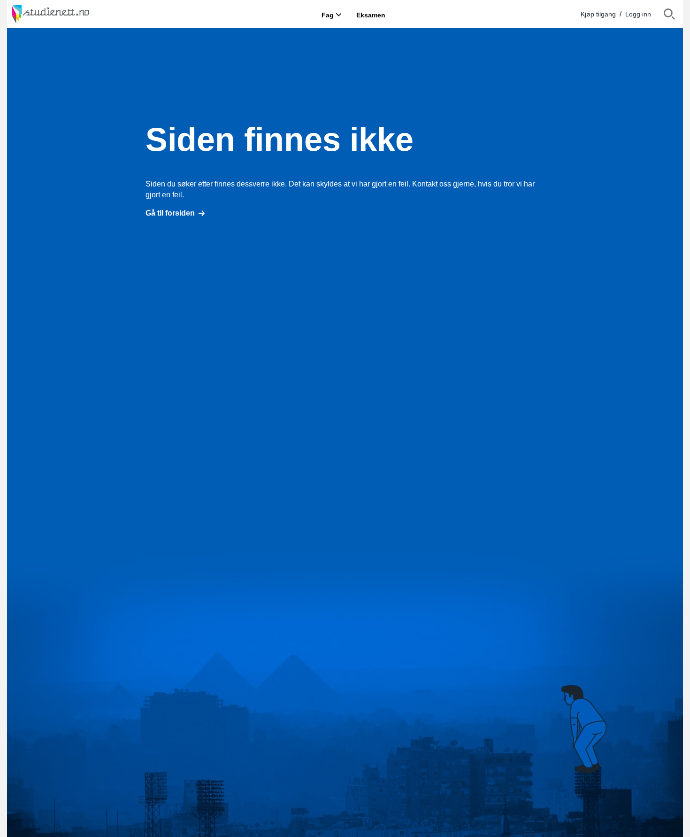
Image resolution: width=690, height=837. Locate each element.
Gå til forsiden (170, 213)
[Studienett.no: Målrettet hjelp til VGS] (72, 14)
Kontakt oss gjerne (443, 184)
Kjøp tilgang (598, 14)
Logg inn (638, 14)
